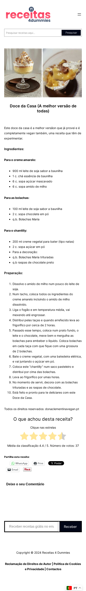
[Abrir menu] (79, 14)
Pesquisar (71, 32)
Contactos (53, 569)
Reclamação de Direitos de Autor (28, 564)
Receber (70, 526)
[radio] (24, 437)
